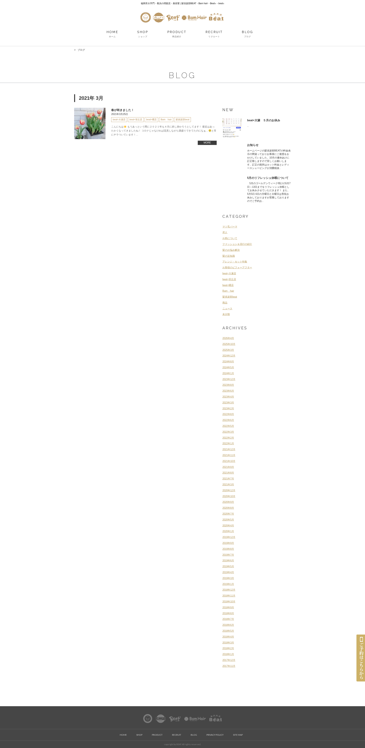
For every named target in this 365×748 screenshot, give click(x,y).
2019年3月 (228, 578)
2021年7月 (228, 478)
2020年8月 (228, 507)
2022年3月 (228, 431)
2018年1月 (228, 654)
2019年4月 (228, 572)
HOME (112, 34)
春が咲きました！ (122, 110)
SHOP (142, 34)
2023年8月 (228, 385)
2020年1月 (228, 531)
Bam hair (228, 290)
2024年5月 (228, 367)
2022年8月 (228, 414)
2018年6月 (228, 625)
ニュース (227, 308)
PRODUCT (176, 34)
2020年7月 (228, 513)
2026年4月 (228, 338)
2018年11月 (228, 595)
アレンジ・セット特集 (234, 261)
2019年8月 (228, 549)
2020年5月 (228, 519)
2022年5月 (228, 426)
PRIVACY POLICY (215, 734)
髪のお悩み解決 (231, 250)
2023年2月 (228, 408)
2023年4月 (228, 396)
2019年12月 (228, 537)
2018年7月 (228, 619)
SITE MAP (238, 734)
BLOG (247, 34)
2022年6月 (228, 420)
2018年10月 (228, 601)
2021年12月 (228, 449)
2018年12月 (228, 589)
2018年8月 (228, 613)
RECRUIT (214, 34)
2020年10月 (228, 496)
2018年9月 (228, 607)
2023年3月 (228, 402)
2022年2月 (228, 437)
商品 (224, 302)
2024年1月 (228, 373)
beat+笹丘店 (229, 279)
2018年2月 (228, 648)
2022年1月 (228, 443)
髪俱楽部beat (229, 296)
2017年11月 (228, 666)
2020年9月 (228, 502)
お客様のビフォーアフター (237, 267)
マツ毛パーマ (229, 226)
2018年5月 (228, 630)
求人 (224, 232)
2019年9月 (228, 543)
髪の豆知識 (228, 255)
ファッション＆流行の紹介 (237, 244)
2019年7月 (228, 554)
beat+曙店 (228, 285)
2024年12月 (228, 355)
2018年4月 (228, 636)
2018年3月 (228, 642)
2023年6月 (228, 390)
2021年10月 (228, 461)
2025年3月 (228, 350)
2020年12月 (228, 490)
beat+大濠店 (229, 273)
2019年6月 (228, 560)
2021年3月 (228, 484)
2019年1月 (228, 584)
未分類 (226, 314)
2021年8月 (228, 472)
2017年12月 (228, 660)
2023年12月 (228, 379)
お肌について (229, 238)
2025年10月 (228, 344)
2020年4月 (228, 525)
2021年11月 (228, 455)
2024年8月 (228, 361)
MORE (207, 142)
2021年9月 (228, 467)
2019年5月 (228, 566)
